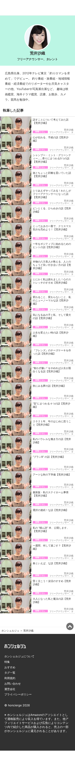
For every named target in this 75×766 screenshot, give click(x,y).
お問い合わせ (12, 683)
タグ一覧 (9, 672)
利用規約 (9, 678)
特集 (7, 662)
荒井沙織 (28, 630)
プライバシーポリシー (18, 694)
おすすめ (9, 667)
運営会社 (9, 689)
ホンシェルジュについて (19, 656)
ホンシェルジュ (10, 630)
